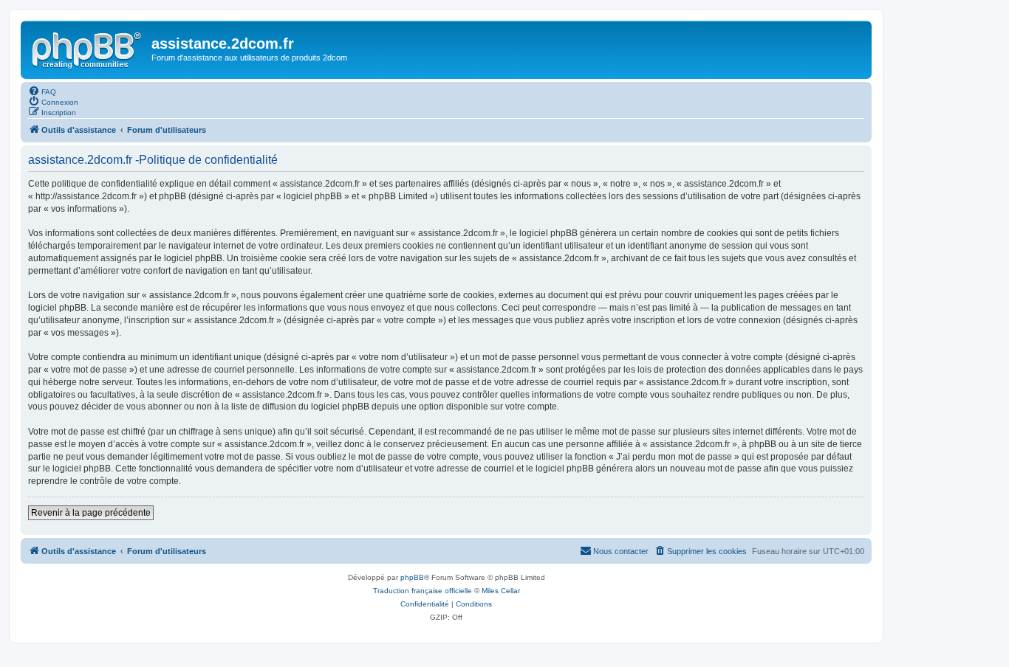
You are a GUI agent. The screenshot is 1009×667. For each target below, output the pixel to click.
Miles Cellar (501, 591)
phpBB (412, 577)
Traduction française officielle (422, 591)
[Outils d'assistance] (87, 48)
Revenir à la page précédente (91, 513)
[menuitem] (42, 91)
